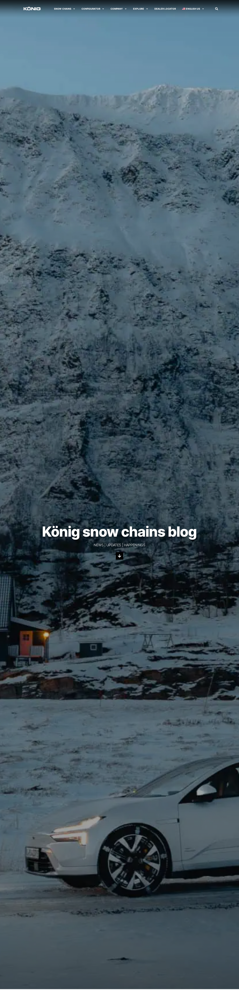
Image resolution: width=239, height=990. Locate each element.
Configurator (91, 8)
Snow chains (62, 8)
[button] (216, 8)
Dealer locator (165, 8)
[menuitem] (193, 8)
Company (117, 8)
